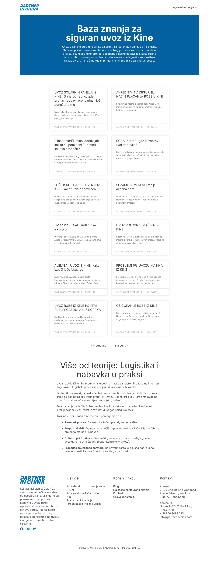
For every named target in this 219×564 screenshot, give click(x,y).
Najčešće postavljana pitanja (131, 489)
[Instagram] (28, 528)
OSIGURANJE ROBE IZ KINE (136, 306)
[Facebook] (21, 528)
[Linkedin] (34, 528)
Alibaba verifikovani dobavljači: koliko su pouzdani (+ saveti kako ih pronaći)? (77, 145)
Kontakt (118, 493)
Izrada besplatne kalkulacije (84, 503)
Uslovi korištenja (123, 496)
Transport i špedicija (79, 500)
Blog (116, 486)
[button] (195, 7)
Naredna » (121, 345)
